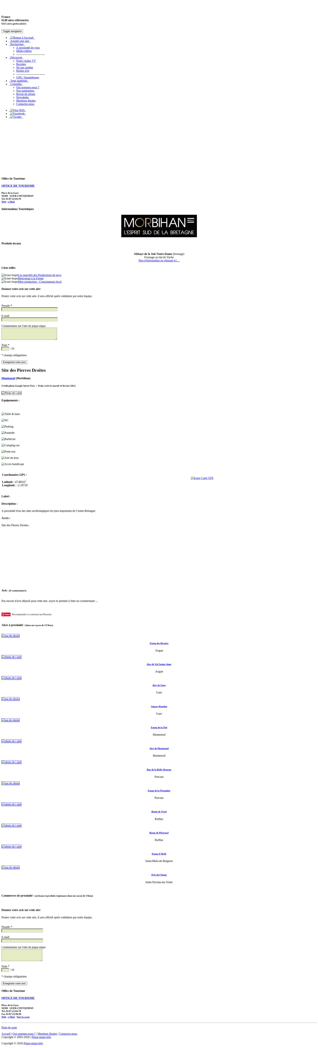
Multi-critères (24, 50)
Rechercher (17, 44)
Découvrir (16, 57)
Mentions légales (26, 100)
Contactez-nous (25, 104)
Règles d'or (22, 70)
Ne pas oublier (24, 67)
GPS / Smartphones (27, 77)
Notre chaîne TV (26, 60)
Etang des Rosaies (159, 643)
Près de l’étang (159, 874)
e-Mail (11, 201)
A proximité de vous (28, 47)
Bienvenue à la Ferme (30, 278)
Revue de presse (25, 94)
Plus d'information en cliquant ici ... (159, 260)
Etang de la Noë (159, 727)
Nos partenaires (25, 90)
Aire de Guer (159, 685)
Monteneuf (8, 378)
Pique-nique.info (41, 1037)
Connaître (16, 84)
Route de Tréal (159, 811)
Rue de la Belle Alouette (159, 769)
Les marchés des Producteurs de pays (39, 275)
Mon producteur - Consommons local (39, 281)
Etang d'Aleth (159, 853)
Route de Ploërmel (159, 832)
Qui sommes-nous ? (27, 87)
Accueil (5, 1033)
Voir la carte (23, 1017)
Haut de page (9, 1027)
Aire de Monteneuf (159, 748)
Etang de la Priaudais (159, 790)
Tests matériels (19, 80)
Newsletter (22, 97)
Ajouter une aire (20, 41)
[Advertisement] (159, 147)
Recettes (21, 64)
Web (3, 201)
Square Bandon (159, 706)
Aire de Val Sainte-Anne (159, 664)
